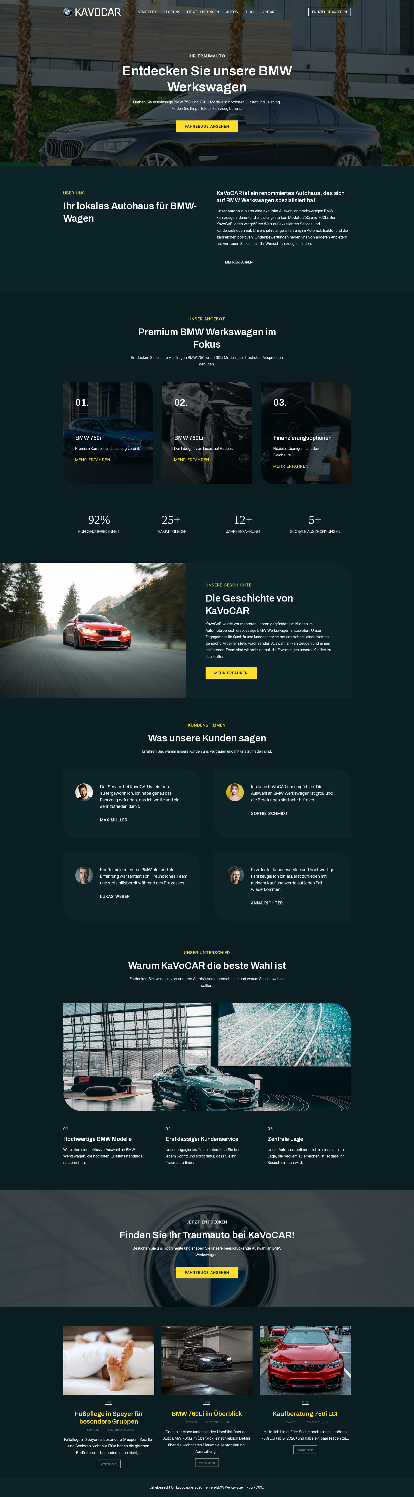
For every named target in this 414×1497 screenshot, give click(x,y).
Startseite (147, 12)
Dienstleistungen (203, 12)
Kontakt (268, 12)
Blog (249, 12)
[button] (329, 12)
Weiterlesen (109, 1464)
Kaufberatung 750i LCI (305, 1413)
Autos (232, 12)
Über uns (172, 12)
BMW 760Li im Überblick (207, 1413)
